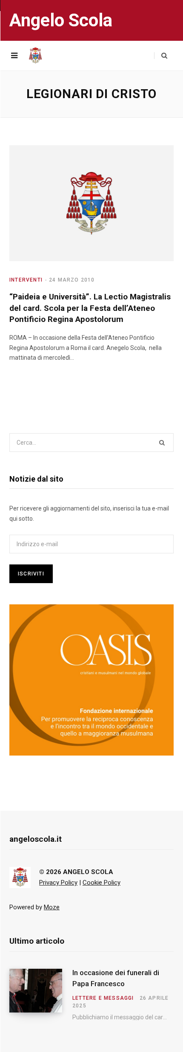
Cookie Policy (101, 882)
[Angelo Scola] (35, 56)
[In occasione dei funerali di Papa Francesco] (40, 995)
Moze (52, 907)
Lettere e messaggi (103, 998)
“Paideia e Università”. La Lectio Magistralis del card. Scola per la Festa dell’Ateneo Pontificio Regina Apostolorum (90, 308)
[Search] (160, 55)
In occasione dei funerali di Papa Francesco (115, 978)
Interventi (26, 280)
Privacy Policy (58, 882)
